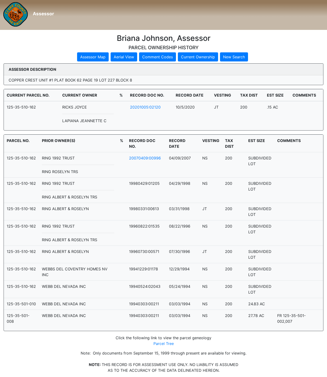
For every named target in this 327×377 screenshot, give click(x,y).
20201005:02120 (145, 107)
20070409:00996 (145, 158)
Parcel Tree (163, 343)
